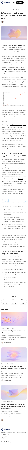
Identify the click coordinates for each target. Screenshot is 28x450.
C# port (5, 71)
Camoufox (23, 282)
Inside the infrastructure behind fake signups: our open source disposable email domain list (13, 406)
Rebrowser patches (14, 134)
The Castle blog (9, 448)
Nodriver (15, 282)
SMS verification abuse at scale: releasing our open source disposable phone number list (13, 368)
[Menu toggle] (25, 2)
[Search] (14, 2)
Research (4, 10)
